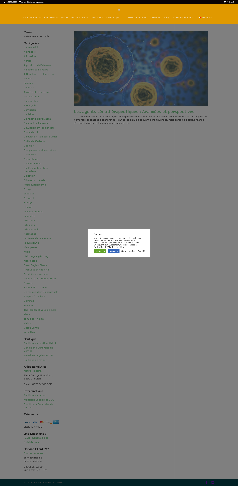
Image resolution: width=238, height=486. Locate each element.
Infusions (97, 18)
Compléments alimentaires (39, 18)
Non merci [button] (114, 251)
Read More (143, 251)
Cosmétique (113, 18)
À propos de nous (182, 18)
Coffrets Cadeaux (136, 18)
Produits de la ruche (73, 18)
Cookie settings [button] (128, 251)
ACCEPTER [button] (100, 251)
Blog (166, 18)
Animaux (155, 18)
